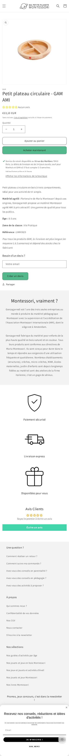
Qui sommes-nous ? (16, 605)
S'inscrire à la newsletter (19, 635)
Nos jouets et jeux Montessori (21, 677)
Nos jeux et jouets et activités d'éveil (25, 670)
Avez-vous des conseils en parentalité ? (26, 570)
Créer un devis (15, 276)
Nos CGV (10, 620)
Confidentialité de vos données (22, 613)
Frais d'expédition (21, 117)
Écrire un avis (34, 527)
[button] (4, 6)
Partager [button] (10, 284)
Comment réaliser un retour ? (21, 556)
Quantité (6, 122)
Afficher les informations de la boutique (26, 176)
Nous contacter (14, 627)
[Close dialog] (66, 707)
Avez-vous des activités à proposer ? (25, 585)
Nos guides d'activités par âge (21, 655)
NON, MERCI (34, 746)
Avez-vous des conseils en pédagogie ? (26, 578)
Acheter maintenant (34, 150)
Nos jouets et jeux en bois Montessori (25, 662)
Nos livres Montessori (17, 684)
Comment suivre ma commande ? (23, 563)
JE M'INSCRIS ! (34, 739)
